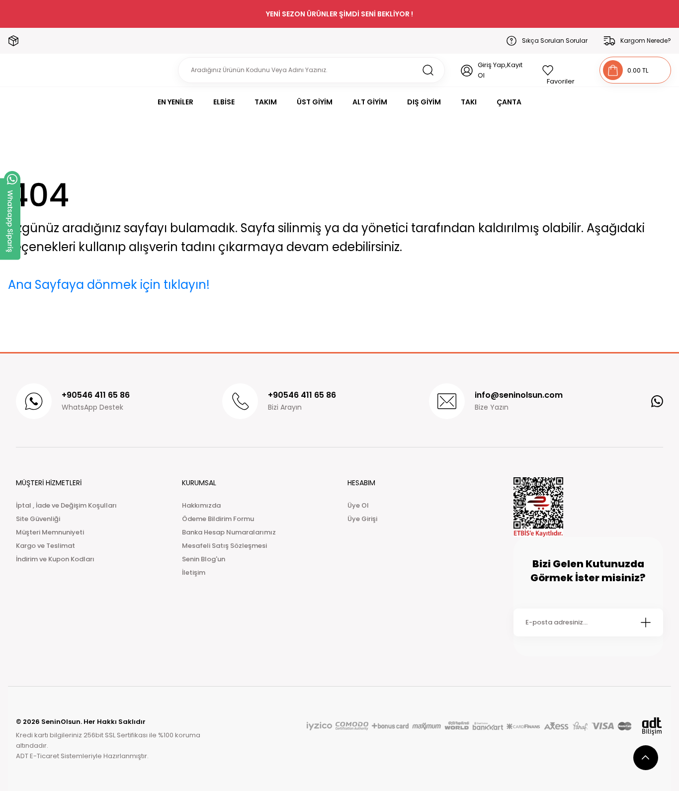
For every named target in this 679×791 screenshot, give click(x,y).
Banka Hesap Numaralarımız (229, 532)
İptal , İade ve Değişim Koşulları (66, 505)
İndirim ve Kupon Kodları (55, 559)
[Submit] (645, 622)
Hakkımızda (201, 505)
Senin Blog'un (203, 559)
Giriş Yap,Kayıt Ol (500, 70)
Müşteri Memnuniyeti (50, 532)
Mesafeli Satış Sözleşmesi (224, 545)
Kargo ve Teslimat (45, 545)
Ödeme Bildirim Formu (218, 519)
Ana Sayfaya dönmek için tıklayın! (109, 284)
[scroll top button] (645, 757)
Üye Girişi (362, 519)
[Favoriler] (563, 70)
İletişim (193, 572)
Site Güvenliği (38, 519)
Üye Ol (358, 505)
